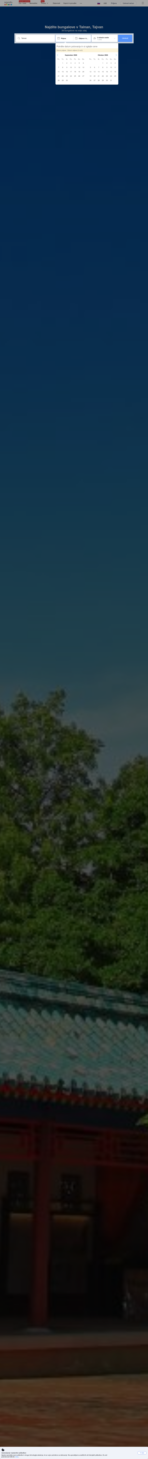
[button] (58, 55)
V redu (142, 1453)
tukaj (16, 1457)
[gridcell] (63, 63)
